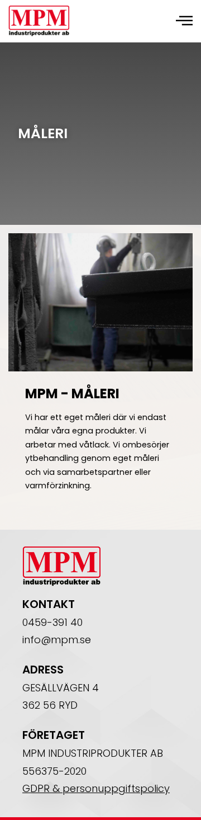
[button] (184, 20)
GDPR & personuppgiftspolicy (96, 788)
